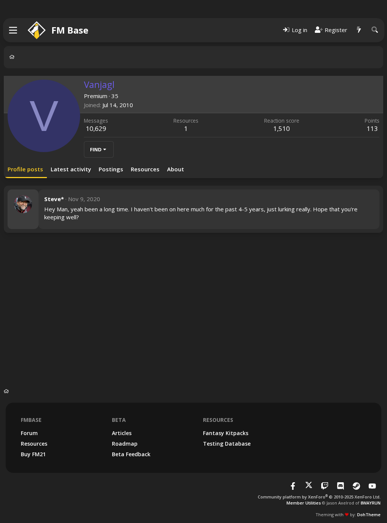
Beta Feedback (131, 454)
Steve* (54, 199)
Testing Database (227, 443)
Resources (34, 443)
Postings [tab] (111, 169)
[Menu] (13, 30)
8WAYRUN (371, 503)
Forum (29, 433)
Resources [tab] (145, 169)
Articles (122, 433)
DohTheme (369, 514)
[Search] (375, 30)
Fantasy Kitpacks (225, 433)
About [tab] (175, 169)
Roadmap (125, 443)
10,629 (96, 128)
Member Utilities (303, 503)
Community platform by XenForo (319, 497)
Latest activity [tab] (71, 169)
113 (372, 128)
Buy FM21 (33, 454)
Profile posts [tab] (25, 169)
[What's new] (359, 30)
